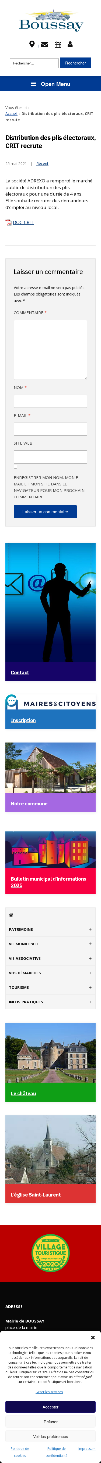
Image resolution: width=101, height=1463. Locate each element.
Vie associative (25, 958)
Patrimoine (21, 929)
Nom (20, 387)
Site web (23, 443)
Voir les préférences (50, 1436)
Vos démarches (25, 972)
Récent (42, 163)
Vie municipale (24, 943)
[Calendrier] (58, 45)
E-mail (22, 415)
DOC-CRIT (23, 222)
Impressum (87, 1448)
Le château (23, 1093)
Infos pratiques (26, 1001)
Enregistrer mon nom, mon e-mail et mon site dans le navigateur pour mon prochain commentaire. (49, 487)
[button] (93, 1337)
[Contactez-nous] (44, 45)
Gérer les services (49, 1392)
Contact (20, 672)
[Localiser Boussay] (32, 45)
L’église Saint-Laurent (36, 1194)
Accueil (11, 113)
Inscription (23, 720)
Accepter (50, 1407)
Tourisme (19, 987)
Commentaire (30, 312)
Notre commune (29, 803)
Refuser (51, 1421)
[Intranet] (70, 45)
